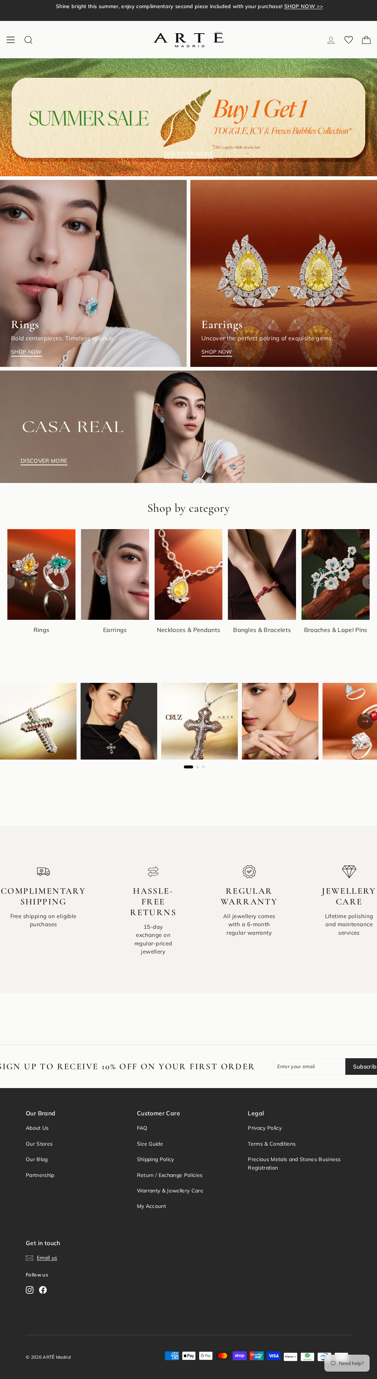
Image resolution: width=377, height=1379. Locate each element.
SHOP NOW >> (289, 10)
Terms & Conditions (272, 1143)
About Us (37, 1128)
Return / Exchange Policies (169, 1175)
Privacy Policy (265, 1128)
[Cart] (366, 40)
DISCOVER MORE (188, 153)
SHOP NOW (26, 351)
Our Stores (39, 1143)
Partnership (40, 1175)
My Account (151, 1206)
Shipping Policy (155, 1159)
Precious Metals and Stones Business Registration (294, 1163)
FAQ (142, 1128)
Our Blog (37, 1159)
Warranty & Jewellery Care (170, 1190)
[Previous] (7, 581)
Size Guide (150, 1143)
